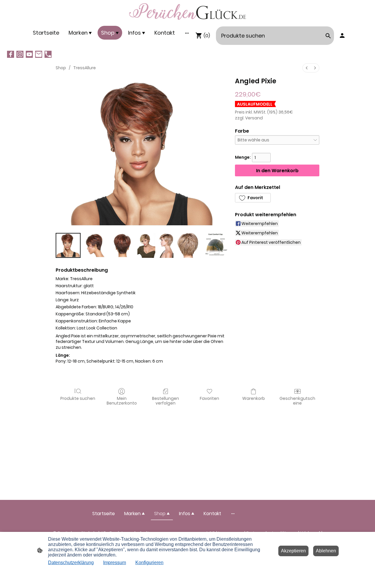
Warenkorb (253, 398)
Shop (61, 68)
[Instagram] (19, 54)
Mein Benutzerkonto (122, 400)
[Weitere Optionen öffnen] (187, 33)
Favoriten (209, 398)
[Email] (38, 54)
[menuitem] (307, 68)
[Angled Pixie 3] (146, 245)
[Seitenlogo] (187, 11)
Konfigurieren (149, 562)
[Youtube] (29, 54)
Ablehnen (326, 550)
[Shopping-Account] (342, 35)
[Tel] (48, 54)
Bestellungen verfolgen (165, 400)
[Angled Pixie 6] (215, 245)
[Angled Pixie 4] (165, 245)
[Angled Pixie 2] (122, 245)
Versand (254, 118)
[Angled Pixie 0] (68, 245)
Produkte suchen (77, 398)
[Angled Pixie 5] (188, 245)
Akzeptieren (293, 550)
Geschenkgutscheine (297, 400)
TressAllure (84, 68)
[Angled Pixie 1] (95, 245)
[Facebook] (10, 54)
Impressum (114, 562)
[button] (253, 197)
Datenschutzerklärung (71, 562)
